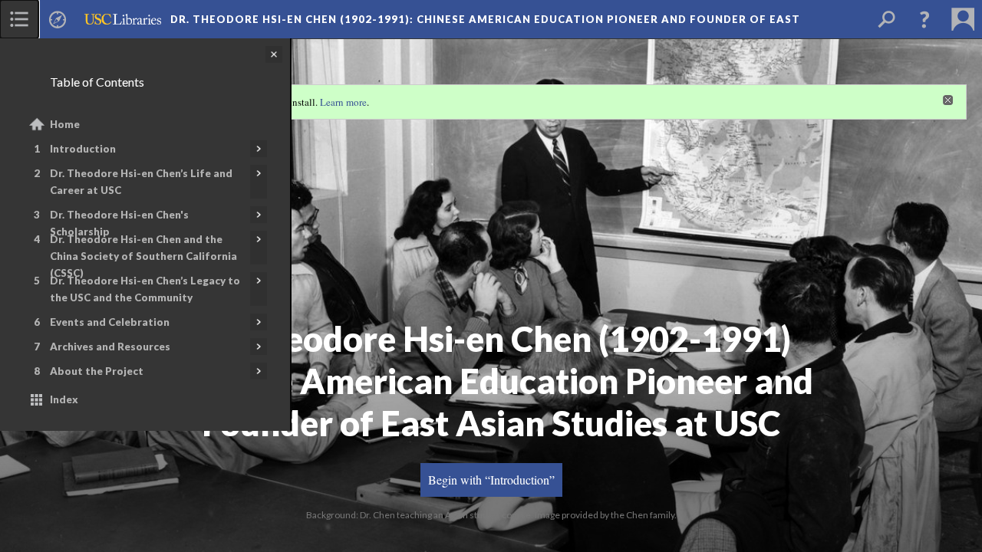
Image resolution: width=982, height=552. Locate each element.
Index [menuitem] (64, 399)
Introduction (83, 149)
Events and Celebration (110, 322)
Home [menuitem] (65, 124)
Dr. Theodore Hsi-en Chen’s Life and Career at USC (141, 181)
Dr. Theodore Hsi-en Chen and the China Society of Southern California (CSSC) (143, 256)
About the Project (96, 371)
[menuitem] (19, 19)
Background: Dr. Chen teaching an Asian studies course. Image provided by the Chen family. (491, 515)
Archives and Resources (110, 346)
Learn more (343, 102)
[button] (924, 19)
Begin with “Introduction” (491, 480)
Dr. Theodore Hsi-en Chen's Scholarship (119, 223)
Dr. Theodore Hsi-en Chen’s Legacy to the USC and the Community (145, 289)
